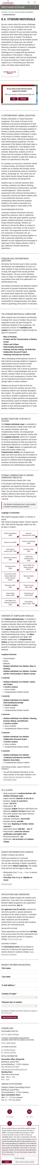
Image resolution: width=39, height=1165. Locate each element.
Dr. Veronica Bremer (8, 1052)
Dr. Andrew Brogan (8, 1050)
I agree (7, 1162)
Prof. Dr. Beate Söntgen (10, 1034)
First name (6, 968)
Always (23, 99)
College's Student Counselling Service (15, 1087)
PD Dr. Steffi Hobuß (8, 1043)
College (11, 12)
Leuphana (4, 12)
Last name (6, 976)
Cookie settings (19, 1158)
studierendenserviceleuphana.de (14, 1069)
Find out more (6, 884)
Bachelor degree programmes (24, 12)
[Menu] (34, 2)
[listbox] (19, 997)
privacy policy (8, 1013)
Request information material (9, 1017)
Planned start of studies (12, 1002)
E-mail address (8, 985)
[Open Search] (28, 2)
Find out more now (15, 939)
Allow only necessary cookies (24, 1162)
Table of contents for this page (12, 7)
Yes (14, 99)
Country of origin (9, 994)
